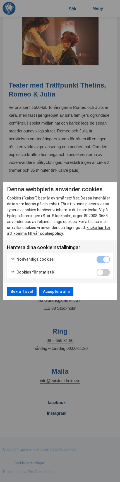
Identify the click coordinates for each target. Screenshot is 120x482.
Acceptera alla (56, 291)
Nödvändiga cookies (35, 259)
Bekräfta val (22, 291)
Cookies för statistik (35, 272)
